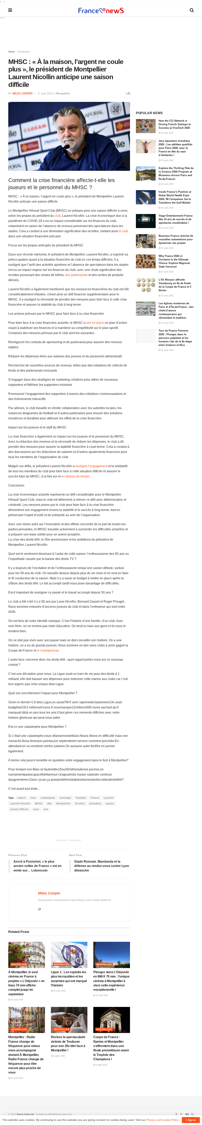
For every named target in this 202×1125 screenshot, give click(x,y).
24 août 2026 (59, 991)
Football (81, 797)
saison (110, 803)
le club (123, 231)
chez (33, 797)
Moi (49, 803)
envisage (65, 797)
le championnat (47, 650)
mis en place (95, 322)
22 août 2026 (16, 1078)
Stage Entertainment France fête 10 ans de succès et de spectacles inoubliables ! (176, 219)
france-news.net (25, 1114)
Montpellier (24, 51)
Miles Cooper (23, 93)
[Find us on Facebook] (176, 1114)
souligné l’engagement (91, 466)
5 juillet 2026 (101, 1065)
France (95, 797)
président (95, 803)
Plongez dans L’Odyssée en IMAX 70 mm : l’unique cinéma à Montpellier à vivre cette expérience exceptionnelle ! (111, 981)
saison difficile (19, 809)
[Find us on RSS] (192, 1114)
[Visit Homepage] (101, 10)
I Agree (191, 1119)
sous (36, 809)
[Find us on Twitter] (181, 1114)
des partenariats (76, 275)
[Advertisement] (104, 35)
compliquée (48, 797)
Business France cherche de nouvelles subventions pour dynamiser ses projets (176, 239)
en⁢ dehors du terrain (75, 476)
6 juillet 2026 (59, 1056)
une (46, 809)
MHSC (39, 803)
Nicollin (80, 803)
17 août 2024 (44, 93)
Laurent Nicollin (20, 803)
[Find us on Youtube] (187, 1114)
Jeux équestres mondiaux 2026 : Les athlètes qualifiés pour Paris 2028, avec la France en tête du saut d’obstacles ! (175, 148)
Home (11, 51)
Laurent (108, 797)
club (58, 215)
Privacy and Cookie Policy (162, 1119)
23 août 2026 (101, 995)
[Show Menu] (10, 10)
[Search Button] (192, 10)
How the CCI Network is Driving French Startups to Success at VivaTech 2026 (175, 124)
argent (22, 797)
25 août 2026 (16, 999)
